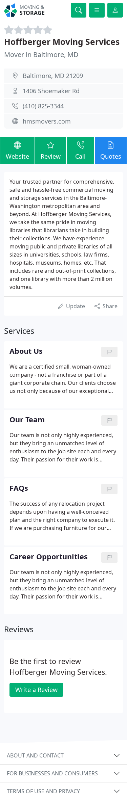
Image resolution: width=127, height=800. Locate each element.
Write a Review (36, 690)
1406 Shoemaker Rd (51, 91)
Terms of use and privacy (43, 791)
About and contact (35, 755)
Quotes (110, 156)
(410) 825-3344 (43, 106)
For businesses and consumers (52, 773)
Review (51, 156)
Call (80, 156)
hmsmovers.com (47, 121)
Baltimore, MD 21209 (53, 76)
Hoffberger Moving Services (62, 41)
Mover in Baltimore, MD (41, 54)
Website (17, 156)
